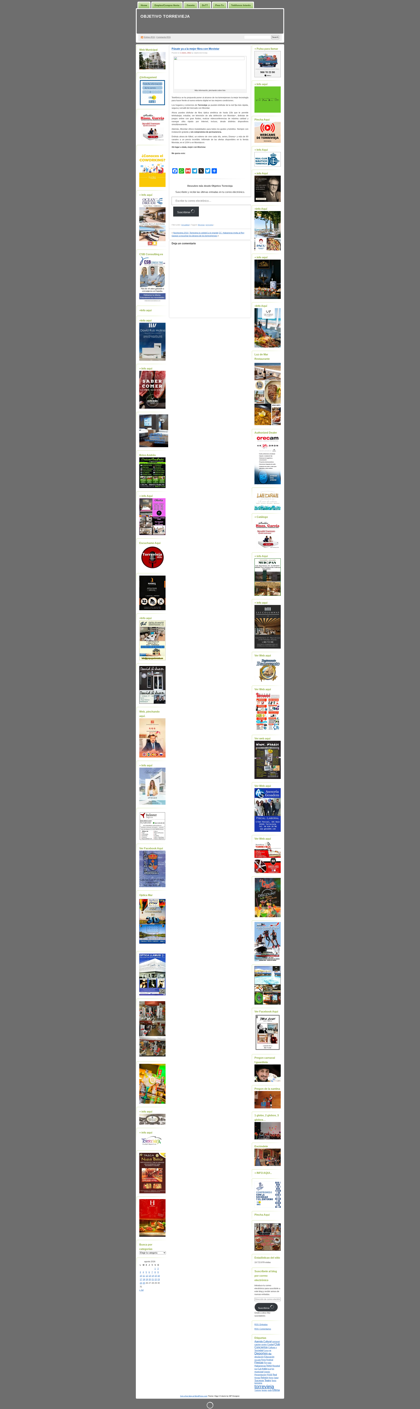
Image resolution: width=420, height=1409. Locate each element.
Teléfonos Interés (241, 5)
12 (147, 1276)
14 (153, 1276)
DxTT (205, 5)
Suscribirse (184, 212)
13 (150, 1276)
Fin (265, 1363)
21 (153, 1279)
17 (141, 1279)
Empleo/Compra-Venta (167, 5)
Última (276, 1390)
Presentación (260, 1375)
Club (277, 1344)
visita (270, 1390)
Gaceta (191, 5)
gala (269, 1363)
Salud (276, 1378)
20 (150, 1279)
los (273, 1369)
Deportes (261, 1353)
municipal (258, 1372)
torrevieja (209, 225)
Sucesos (259, 1380)
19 (147, 1279)
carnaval (276, 1341)
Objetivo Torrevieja (165, 16)
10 (141, 1276)
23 (159, 1279)
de (270, 1350)
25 (144, 1283)
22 (156, 1279)
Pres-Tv (219, 5)
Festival (269, 1360)
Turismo (257, 1390)
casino (257, 1344)
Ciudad (270, 1344)
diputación (259, 1357)
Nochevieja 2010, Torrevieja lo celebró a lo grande (195, 233)
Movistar (201, 225)
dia (269, 1353)
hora (269, 1365)
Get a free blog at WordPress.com (193, 1396)
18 (144, 1279)
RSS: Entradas (261, 1324)
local (269, 1369)
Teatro (267, 1380)
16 (159, 1276)
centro (264, 1345)
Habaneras (260, 1366)
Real (275, 1374)
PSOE (269, 1375)
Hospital (276, 1366)
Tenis (274, 1380)
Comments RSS (163, 37)
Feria (263, 1360)
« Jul (141, 1290)
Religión (264, 1377)
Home (144, 5)
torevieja (258, 1383)
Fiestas (258, 1362)
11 (144, 1276)
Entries (149, 37)
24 (141, 1283)
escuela (257, 1360)
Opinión (267, 1372)
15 (156, 1276)
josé (256, 1369)
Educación (269, 1357)
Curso (266, 1350)
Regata (257, 1378)
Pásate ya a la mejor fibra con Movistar (195, 48)
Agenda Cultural (263, 1341)
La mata (262, 1368)
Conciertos (261, 1347)
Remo (271, 1378)
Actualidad (185, 225)
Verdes (264, 1390)
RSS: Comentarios (262, 1329)
